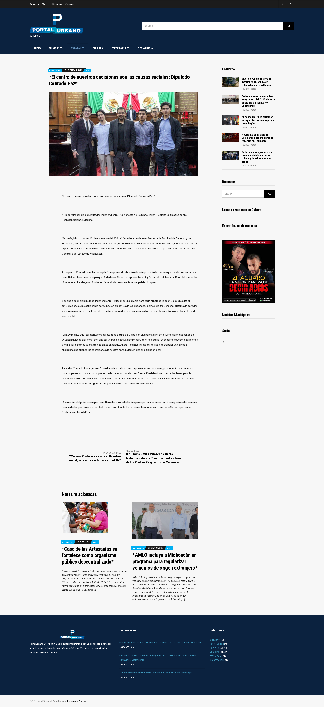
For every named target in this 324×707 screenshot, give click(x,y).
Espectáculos (120, 48)
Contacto (69, 4)
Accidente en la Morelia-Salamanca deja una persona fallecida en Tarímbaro (257, 138)
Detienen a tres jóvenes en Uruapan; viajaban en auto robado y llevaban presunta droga (257, 157)
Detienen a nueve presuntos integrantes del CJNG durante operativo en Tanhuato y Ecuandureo (258, 101)
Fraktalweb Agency (76, 701)
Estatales (77, 48)
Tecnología (145, 48)
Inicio (37, 48)
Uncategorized (217, 660)
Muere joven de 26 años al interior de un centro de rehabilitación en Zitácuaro (256, 82)
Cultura (97, 48)
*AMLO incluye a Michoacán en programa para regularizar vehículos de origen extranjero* (164, 561)
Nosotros (57, 4)
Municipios (56, 48)
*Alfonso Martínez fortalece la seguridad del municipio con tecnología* (258, 120)
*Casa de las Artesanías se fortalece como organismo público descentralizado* (89, 555)
